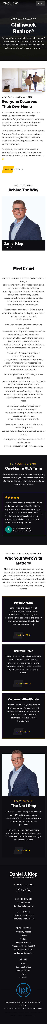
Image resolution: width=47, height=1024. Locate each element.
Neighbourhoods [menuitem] (23, 942)
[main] (23, 432)
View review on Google (22, 531)
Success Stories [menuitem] (23, 967)
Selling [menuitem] (23, 939)
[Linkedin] (23, 890)
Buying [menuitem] (23, 935)
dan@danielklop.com (24, 906)
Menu (40, 3)
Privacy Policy (25, 1002)
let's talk (22, 850)
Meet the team (12, 170)
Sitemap (23, 1005)
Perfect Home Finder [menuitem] (23, 949)
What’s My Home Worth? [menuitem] (23, 946)
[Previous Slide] (5, 514)
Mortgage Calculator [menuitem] (24, 953)
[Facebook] (18, 890)
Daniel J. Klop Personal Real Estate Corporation (23, 1008)
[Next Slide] (41, 514)
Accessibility (37, 1002)
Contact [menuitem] (23, 977)
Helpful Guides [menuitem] (23, 970)
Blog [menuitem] (23, 974)
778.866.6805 (23, 902)
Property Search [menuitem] (23, 932)
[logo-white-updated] (10, 3)
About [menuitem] (23, 963)
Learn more (22, 635)
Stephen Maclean (22, 528)
